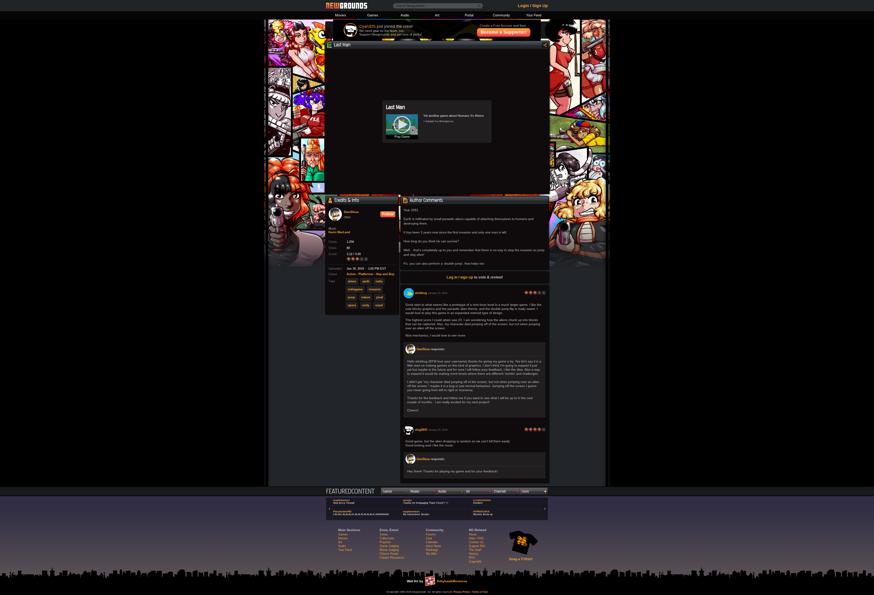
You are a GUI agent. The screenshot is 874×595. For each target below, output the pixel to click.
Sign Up (540, 5)
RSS (472, 557)
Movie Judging (389, 550)
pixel (379, 297)
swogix (426, 501)
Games (372, 15)
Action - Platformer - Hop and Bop (370, 274)
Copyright (475, 561)
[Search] (479, 6)
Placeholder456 (361, 513)
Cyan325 (367, 26)
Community (501, 15)
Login (523, 5)
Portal (469, 15)
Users (525, 491)
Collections (387, 538)
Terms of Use (480, 591)
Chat (429, 538)
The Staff (475, 550)
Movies (340, 15)
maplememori (344, 501)
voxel (379, 305)
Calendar (431, 542)
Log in (452, 277)
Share (545, 45)
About (473, 534)
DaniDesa (423, 349)
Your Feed (533, 15)
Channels (500, 491)
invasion (375, 289)
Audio (405, 15)
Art (437, 15)
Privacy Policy (461, 591)
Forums (431, 534)
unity (365, 305)
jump (351, 297)
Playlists (385, 542)
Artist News (433, 546)
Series (384, 534)
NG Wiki (431, 553)
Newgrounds (346, 6)
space (352, 305)
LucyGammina (482, 501)
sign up (466, 277)
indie (379, 281)
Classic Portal (389, 553)
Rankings (432, 550)
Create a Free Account (496, 25)
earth (365, 281)
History (473, 553)
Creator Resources (392, 557)
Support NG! (477, 546)
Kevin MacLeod (339, 232)
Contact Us (476, 542)
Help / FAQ (476, 538)
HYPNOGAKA (483, 513)
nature (365, 297)
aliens (352, 281)
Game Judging (389, 546)
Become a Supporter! (504, 32)
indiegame (355, 289)
